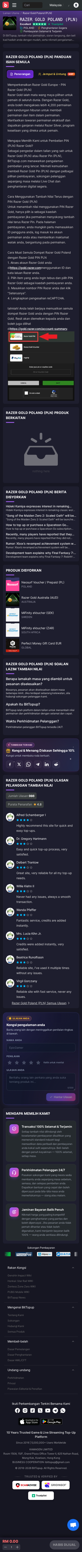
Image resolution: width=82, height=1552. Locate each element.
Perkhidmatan (16, 1377)
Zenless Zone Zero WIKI (22, 1286)
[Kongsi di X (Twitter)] (19, 764)
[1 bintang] (10, 1062)
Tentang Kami (16, 1315)
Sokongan (14, 1320)
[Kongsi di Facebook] (10, 764)
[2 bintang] (17, 1062)
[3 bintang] (24, 1062)
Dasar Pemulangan (19, 1349)
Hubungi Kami (16, 1326)
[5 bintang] (38, 1062)
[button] (41, 1267)
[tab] (20, 74)
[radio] (18, 820)
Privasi (12, 1383)
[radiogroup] (24, 820)
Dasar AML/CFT (17, 1360)
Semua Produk (16, 1331)
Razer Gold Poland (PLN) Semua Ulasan (39, 1003)
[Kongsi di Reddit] (56, 764)
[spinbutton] (11, 1547)
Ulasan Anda (16, 1070)
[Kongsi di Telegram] (37, 764)
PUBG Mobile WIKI (18, 1292)
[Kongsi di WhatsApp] (28, 764)
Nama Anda (14, 1040)
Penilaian (13, 1056)
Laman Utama (11, 13)
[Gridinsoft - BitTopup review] (56, 1485)
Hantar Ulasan (63, 1097)
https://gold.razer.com (25, 267)
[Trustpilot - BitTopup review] (41, 1495)
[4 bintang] (31, 1062)
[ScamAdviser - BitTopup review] (26, 1485)
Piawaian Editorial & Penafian (25, 1388)
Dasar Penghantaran (20, 1354)
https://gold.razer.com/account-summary (38, 328)
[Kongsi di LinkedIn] (47, 764)
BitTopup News (16, 1297)
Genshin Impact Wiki (20, 1275)
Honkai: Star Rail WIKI (20, 1281)
